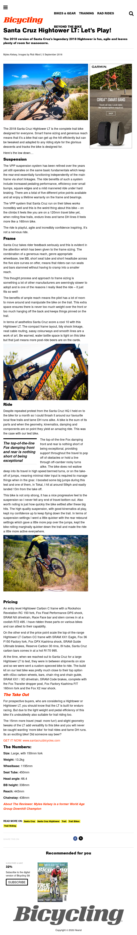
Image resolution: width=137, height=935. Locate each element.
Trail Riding (10, 826)
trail (64, 821)
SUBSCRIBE (17, 882)
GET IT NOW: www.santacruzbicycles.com (31, 740)
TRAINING (86, 13)
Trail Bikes (74, 821)
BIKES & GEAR (65, 13)
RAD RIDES (105, 13)
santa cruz (29, 821)
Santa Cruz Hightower (48, 821)
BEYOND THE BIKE (68, 27)
